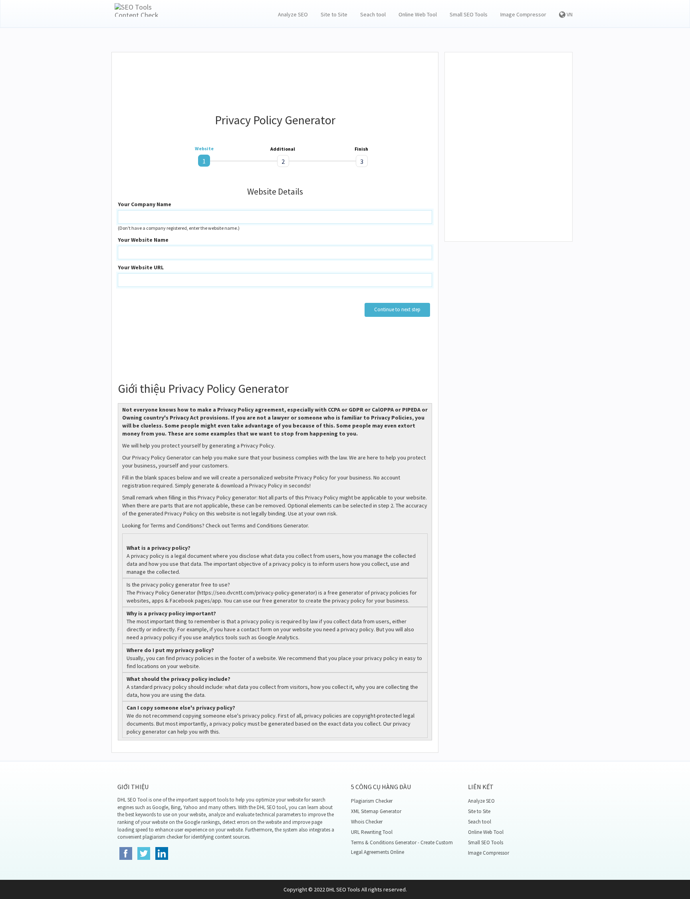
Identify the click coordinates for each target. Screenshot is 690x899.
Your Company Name (144, 204)
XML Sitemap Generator (376, 811)
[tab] (204, 161)
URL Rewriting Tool (372, 832)
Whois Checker (367, 821)
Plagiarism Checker (372, 801)
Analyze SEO (293, 14)
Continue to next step (397, 309)
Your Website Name (143, 239)
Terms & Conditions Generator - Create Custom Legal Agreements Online (402, 847)
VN (569, 14)
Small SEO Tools (469, 14)
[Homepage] (139, 10)
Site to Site (334, 14)
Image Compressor (523, 14)
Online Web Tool (418, 14)
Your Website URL (141, 267)
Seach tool (373, 14)
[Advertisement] (275, 78)
